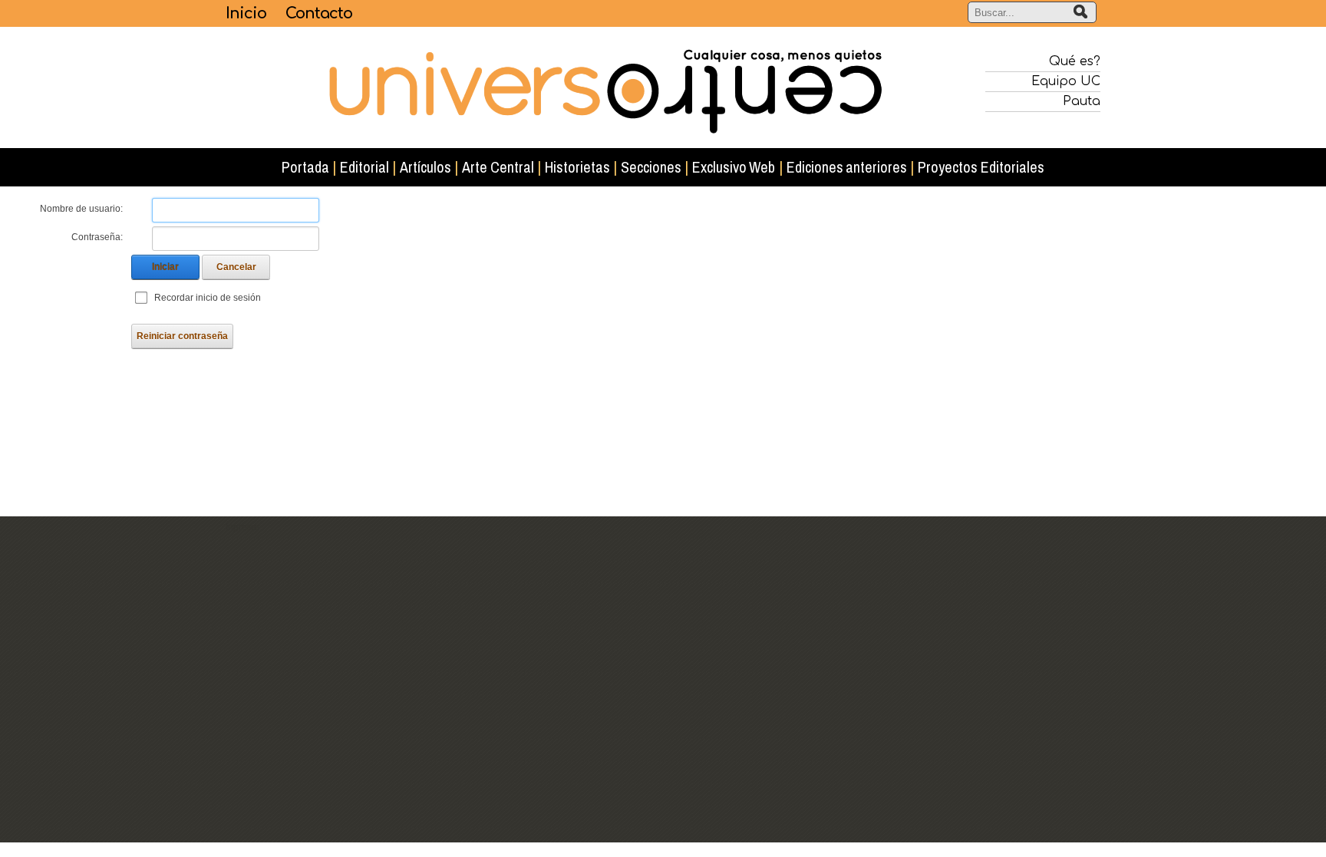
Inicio (246, 13)
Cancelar (236, 267)
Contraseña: (97, 237)
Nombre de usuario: (81, 208)
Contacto (318, 13)
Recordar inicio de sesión (207, 297)
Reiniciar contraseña (182, 336)
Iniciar (165, 267)
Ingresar (243, 527)
